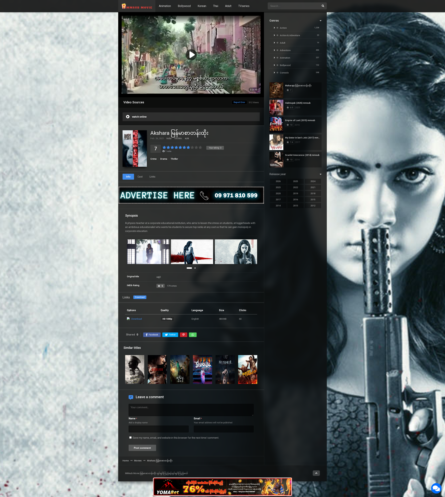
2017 (278, 199)
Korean (202, 6)
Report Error (239, 102)
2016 (295, 199)
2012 (312, 205)
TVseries (243, 6)
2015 (312, 199)
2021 (312, 187)
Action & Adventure (290, 35)
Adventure (285, 50)
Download (140, 297)
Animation (165, 6)
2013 (295, 205)
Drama (163, 159)
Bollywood (184, 6)
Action (283, 28)
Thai (215, 6)
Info (128, 176)
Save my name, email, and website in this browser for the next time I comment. (176, 437)
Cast (140, 176)
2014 (278, 205)
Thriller (174, 159)
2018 (312, 193)
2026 (278, 181)
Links (152, 176)
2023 (278, 187)
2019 (295, 193)
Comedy (284, 72)
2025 (295, 181)
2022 (295, 187)
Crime (153, 159)
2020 (278, 193)
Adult (228, 6)
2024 (312, 181)
